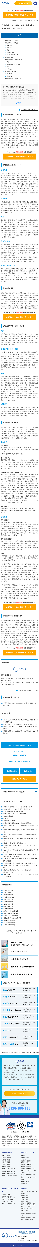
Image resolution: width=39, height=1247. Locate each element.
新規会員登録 (23, 3)
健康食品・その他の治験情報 (12, 918)
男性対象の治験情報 (9, 920)
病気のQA (6, 818)
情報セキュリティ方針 (27, 1208)
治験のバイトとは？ (26, 1172)
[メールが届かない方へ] (19, 951)
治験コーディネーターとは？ (28, 1170)
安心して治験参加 (25, 1163)
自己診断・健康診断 (9, 820)
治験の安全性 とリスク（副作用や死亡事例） (17, 809)
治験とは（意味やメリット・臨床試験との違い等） (19, 807)
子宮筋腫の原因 (9, 57)
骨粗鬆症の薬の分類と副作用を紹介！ (15, 843)
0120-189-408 (19, 755)
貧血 (8, 50)
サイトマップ (24, 1210)
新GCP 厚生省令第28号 (27, 1219)
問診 (8, 62)
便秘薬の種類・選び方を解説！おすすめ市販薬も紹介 (19, 863)
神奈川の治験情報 (9, 897)
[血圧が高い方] (19, 990)
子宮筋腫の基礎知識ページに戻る (28, 690)
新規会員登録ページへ (19, 1093)
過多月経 (9, 45)
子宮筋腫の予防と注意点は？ (13, 78)
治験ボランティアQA (7, 1200)
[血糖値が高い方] (19, 997)
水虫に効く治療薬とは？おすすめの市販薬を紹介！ (19, 823)
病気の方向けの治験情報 (11, 915)
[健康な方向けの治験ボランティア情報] (19, 1031)
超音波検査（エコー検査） (14, 64)
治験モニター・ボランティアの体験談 (15, 814)
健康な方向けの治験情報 (11, 913)
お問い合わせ (24, 1199)
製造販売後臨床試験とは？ (28, 1168)
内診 (8, 66)
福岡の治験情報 (8, 908)
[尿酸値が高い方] (19, 1003)
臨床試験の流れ (25, 1195)
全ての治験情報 (8, 890)
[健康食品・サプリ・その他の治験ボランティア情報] (19, 1044)
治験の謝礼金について (27, 1164)
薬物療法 (9, 73)
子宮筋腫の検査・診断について (13, 59)
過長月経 (9, 47)
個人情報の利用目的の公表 (28, 1217)
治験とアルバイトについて (9, 1203)
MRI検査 (9, 69)
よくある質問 (24, 1201)
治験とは (23, 1155)
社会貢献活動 (24, 1197)
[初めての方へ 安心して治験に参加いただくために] (19, 943)
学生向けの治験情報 (9, 925)
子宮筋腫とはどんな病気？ (12, 40)
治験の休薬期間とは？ (27, 1166)
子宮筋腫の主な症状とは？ (12, 43)
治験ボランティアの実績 (8, 1198)
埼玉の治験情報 (8, 899)
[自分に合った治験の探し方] (19, 974)
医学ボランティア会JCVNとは (29, 1192)
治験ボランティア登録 (19, 779)
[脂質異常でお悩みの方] (19, 1010)
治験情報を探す (8, 892)
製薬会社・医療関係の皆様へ (28, 1203)
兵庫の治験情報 (8, 906)
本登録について (25, 1181)
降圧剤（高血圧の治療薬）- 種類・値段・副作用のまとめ (20, 724)
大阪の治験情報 (8, 904)
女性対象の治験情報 (9, 922)
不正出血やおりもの (12, 55)
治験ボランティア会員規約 (28, 1205)
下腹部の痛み (10, 52)
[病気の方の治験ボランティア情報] (19, 1037)
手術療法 (9, 76)
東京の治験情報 (8, 895)
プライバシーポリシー (27, 1207)
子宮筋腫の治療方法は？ (11, 71)
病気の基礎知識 (8, 816)
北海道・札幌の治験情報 (11, 911)
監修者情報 (24, 1183)
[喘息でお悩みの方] (19, 1017)
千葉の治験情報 (8, 901)
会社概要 (23, 1193)
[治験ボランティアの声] (19, 959)
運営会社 (24, 1189)
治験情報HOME (6, 1194)
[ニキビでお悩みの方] (19, 1024)
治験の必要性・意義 (7, 1196)
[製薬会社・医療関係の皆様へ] (19, 966)
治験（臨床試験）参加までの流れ (13, 811)
